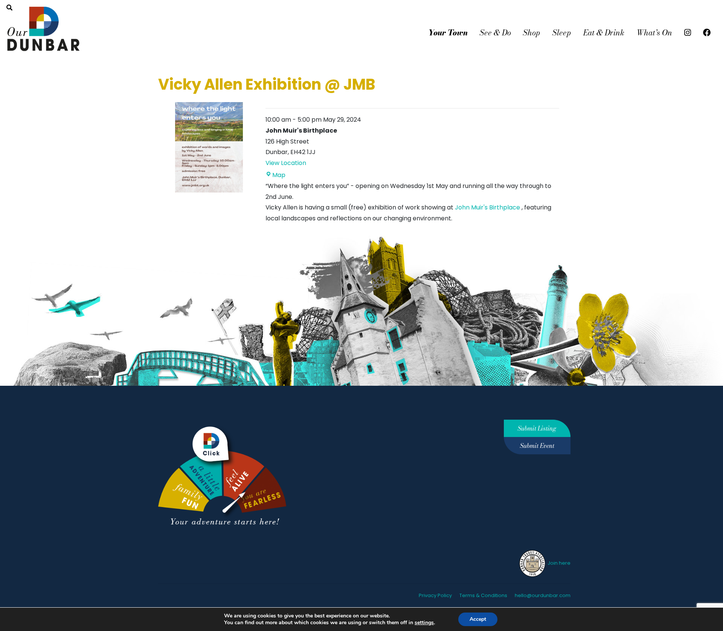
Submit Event (537, 445)
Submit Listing (537, 428)
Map (278, 175)
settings (424, 622)
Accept (478, 619)
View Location (285, 163)
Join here (558, 563)
